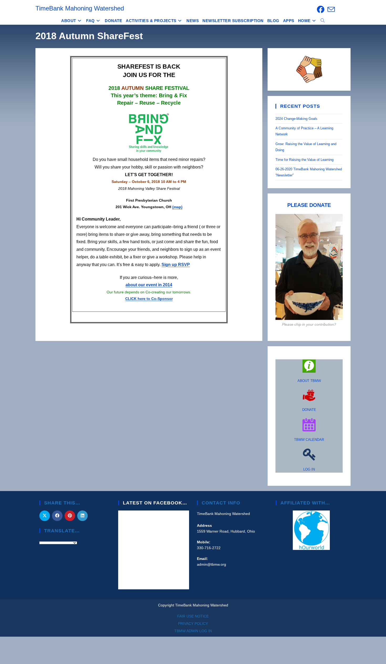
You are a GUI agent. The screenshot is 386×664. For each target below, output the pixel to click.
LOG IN (309, 469)
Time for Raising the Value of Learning (305, 160)
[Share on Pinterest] (70, 515)
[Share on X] (44, 515)
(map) (177, 207)
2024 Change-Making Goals (296, 119)
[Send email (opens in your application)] (330, 9)
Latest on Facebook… (155, 502)
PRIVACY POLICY (193, 623)
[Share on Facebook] (57, 515)
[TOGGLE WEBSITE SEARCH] (323, 21)
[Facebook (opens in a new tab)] (320, 9)
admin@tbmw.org (211, 564)
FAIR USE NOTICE (193, 616)
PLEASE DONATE (309, 205)
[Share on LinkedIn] (82, 515)
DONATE (309, 410)
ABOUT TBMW (309, 381)
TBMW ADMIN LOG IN (193, 631)
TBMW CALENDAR (309, 440)
